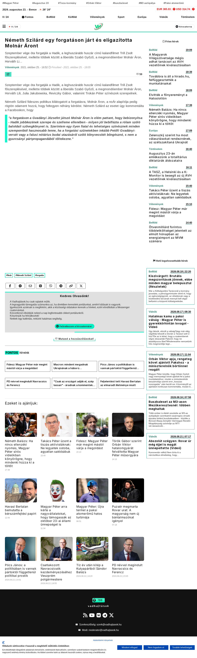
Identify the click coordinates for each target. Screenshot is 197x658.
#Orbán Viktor (94, 3)
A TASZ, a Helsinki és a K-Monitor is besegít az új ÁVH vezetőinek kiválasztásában (170, 175)
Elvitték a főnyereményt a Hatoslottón (168, 96)
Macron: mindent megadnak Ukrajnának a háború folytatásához (71, 366)
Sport (121, 17)
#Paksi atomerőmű (174, 3)
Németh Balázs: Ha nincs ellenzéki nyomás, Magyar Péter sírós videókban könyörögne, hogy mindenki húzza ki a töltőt (19, 453)
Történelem (188, 17)
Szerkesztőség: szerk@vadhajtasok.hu (100, 624)
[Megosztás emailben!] (30, 286)
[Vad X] (111, 615)
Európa (142, 17)
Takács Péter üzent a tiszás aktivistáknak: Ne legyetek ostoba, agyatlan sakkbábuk (56, 446)
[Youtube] (92, 615)
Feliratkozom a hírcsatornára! (76, 326)
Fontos (29, 17)
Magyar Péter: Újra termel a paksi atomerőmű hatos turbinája (90, 512)
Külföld (72, 17)
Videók (163, 17)
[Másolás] (70, 286)
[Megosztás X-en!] (81, 286)
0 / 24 (5, 17)
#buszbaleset (120, 3)
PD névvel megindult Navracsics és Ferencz (27, 383)
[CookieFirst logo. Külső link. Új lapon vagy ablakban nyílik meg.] (3, 642)
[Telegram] (105, 615)
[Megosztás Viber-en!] (50, 286)
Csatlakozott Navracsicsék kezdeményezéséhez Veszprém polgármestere (56, 572)
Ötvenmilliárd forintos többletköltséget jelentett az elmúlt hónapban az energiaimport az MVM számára (170, 234)
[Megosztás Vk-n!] (40, 286)
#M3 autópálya (147, 3)
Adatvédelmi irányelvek (103, 640)
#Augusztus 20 (40, 3)
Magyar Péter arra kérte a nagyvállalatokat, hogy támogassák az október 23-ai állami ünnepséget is (56, 515)
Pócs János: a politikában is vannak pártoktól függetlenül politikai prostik (118, 366)
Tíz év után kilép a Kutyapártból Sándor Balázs (91, 568)
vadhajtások (98, 605)
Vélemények (97, 17)
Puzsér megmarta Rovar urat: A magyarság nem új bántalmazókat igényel (125, 514)
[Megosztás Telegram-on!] (60, 286)
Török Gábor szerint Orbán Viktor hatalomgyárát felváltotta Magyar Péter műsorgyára (126, 448)
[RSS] (85, 615)
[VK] (98, 615)
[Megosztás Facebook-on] (10, 286)
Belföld (50, 17)
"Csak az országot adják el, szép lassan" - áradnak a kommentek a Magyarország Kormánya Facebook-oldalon (74, 383)
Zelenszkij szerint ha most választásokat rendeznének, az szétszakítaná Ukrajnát (170, 138)
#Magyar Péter (10, 3)
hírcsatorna (185, 26)
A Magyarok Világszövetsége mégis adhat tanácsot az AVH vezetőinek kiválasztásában (170, 60)
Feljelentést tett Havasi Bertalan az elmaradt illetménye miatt (120, 383)
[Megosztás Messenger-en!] (20, 286)
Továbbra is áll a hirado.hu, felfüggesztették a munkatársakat (169, 79)
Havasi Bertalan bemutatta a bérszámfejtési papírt (20, 510)
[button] (4, 26)
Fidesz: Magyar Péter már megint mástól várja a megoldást (27, 366)
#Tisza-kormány (67, 3)
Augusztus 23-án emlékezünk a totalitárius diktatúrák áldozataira (168, 157)
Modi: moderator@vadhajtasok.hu (100, 630)
